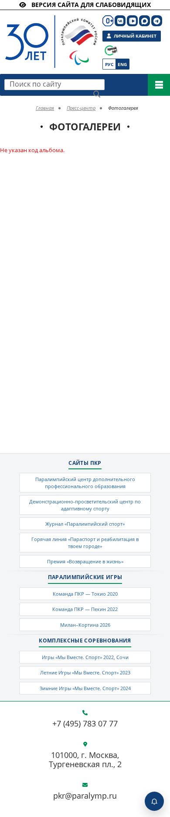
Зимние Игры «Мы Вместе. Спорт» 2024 (85, 688)
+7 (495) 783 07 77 (85, 724)
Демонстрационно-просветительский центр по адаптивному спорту (85, 504)
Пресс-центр (81, 108)
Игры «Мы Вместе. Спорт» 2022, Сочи (85, 657)
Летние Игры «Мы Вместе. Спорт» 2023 (85, 672)
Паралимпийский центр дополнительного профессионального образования (85, 482)
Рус (109, 64)
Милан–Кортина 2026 (85, 624)
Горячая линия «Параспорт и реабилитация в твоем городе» (85, 542)
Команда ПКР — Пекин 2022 (85, 609)
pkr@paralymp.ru (85, 796)
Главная (45, 108)
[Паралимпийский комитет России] (44, 34)
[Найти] (97, 94)
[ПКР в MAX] (144, 20)
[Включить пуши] (154, 801)
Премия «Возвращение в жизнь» (85, 561)
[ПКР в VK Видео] (132, 20)
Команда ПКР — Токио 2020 (85, 593)
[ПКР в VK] (120, 20)
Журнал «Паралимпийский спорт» (85, 523)
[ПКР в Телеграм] (156, 20)
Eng (122, 64)
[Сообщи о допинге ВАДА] (110, 50)
